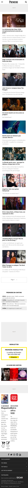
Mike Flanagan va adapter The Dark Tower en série (13, 266)
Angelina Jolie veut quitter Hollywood (10, 190)
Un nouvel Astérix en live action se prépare (13, 113)
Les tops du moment (6, 470)
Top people (4, 466)
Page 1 (13, 279)
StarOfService (20, 481)
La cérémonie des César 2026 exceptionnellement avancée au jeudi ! (12, 31)
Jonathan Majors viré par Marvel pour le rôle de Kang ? (12, 239)
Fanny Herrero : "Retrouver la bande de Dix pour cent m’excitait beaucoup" (13, 304)
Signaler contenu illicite (14, 486)
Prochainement (5, 459)
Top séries (4, 463)
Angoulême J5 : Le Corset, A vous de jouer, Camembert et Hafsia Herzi (13, 300)
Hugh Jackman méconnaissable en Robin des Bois (13, 60)
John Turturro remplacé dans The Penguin (13, 89)
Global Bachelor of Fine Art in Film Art (9, 481)
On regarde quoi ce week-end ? (12, 308)
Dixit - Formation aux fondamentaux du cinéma (11, 483)
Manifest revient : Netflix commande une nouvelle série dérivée (13, 297)
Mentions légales (4, 486)
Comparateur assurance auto (7, 480)
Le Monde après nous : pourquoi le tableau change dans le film (13, 163)
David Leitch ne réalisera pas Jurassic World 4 (11, 136)
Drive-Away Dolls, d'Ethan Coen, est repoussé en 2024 (13, 212)
